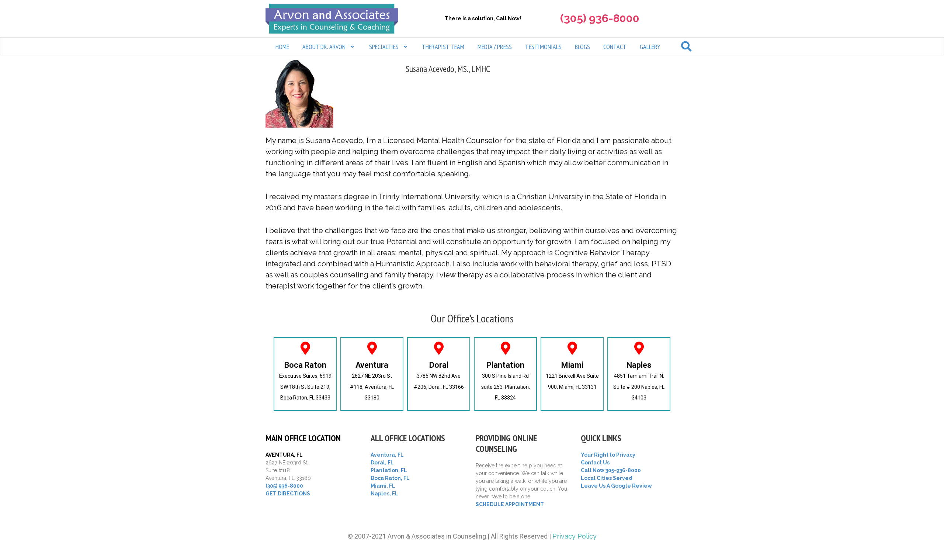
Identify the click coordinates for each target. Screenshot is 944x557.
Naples (639, 365)
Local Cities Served (606, 478)
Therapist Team (443, 46)
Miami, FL (383, 486)
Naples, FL (384, 494)
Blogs (582, 46)
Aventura (371, 365)
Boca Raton (305, 365)
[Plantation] (505, 348)
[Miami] (572, 348)
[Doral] (438, 348)
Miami (572, 365)
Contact (615, 46)
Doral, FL (382, 463)
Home (282, 46)
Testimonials (543, 46)
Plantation (505, 365)
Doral (438, 365)
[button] (329, 47)
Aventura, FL (387, 455)
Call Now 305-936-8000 (611, 470)
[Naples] (638, 348)
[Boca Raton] (305, 348)
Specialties (384, 46)
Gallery (650, 46)
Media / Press (495, 46)
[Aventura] (371, 348)
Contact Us (595, 463)
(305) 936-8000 (284, 486)
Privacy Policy (574, 536)
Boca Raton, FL (390, 478)
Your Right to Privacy (608, 455)
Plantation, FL (389, 470)
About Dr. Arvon (324, 46)
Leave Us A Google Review (616, 486)
